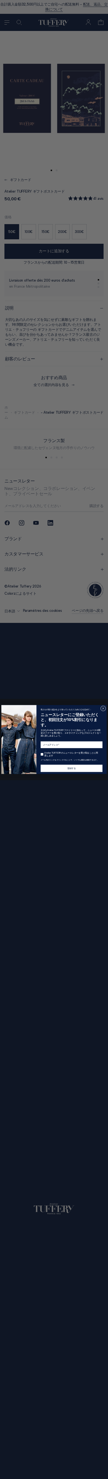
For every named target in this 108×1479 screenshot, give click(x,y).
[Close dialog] (103, 708)
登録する (71, 768)
